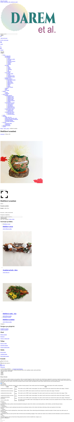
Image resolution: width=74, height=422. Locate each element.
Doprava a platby (3, 343)
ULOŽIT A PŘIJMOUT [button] (4, 417)
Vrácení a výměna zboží (4, 338)
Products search (3, 33)
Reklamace (2, 336)
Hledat (2, 35)
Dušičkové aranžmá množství (5, 216)
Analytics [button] (2, 408)
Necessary (4, 383)
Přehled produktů (3, 334)
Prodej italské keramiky (4, 356)
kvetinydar (2, 134)
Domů (1, 128)
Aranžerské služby (3, 354)
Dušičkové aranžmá (4, 328)
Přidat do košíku (3, 218)
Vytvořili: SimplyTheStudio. (18, 369)
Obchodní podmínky (4, 345)
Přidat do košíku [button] (9, 228)
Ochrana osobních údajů (4, 347)
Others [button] (1, 414)
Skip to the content (3, 0)
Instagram (3, 367)
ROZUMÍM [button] (10, 371)
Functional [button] (2, 401)
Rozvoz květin (3, 352)
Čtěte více (7, 272)
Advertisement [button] (3, 411)
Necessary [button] (2, 382)
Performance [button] (2, 404)
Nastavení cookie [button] (4, 371)
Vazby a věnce (6, 128)
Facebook (3, 365)
